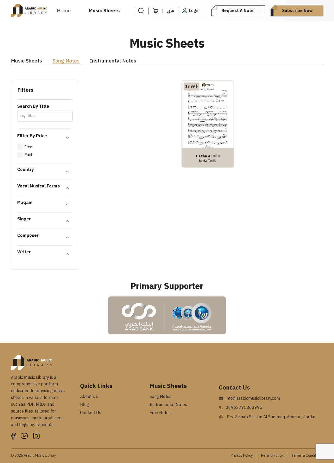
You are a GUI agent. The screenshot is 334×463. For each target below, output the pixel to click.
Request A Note (238, 11)
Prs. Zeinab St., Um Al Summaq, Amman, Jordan (271, 417)
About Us (89, 396)
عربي (170, 11)
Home (64, 10)
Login (194, 10)
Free (28, 147)
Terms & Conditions (307, 455)
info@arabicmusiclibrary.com (253, 398)
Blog (84, 405)
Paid (28, 155)
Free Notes (160, 413)
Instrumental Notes (113, 61)
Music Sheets (104, 10)
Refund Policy (272, 455)
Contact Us (90, 413)
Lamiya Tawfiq (207, 160)
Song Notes (66, 61)
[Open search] (141, 11)
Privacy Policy (242, 455)
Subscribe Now (297, 11)
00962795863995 (244, 407)
